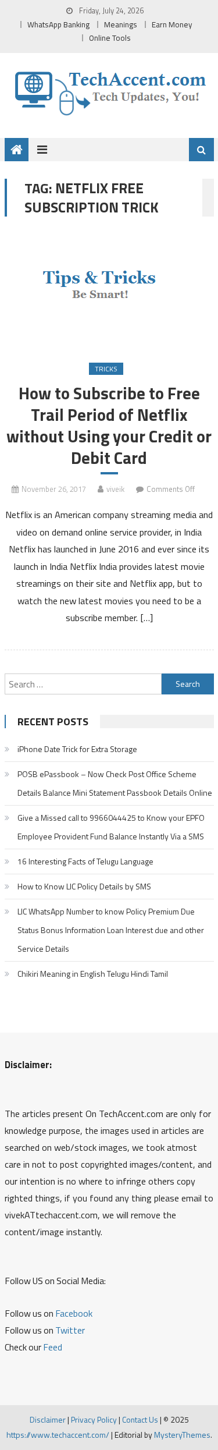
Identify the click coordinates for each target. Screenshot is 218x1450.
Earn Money (172, 24)
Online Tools (110, 38)
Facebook (73, 1313)
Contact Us (140, 1419)
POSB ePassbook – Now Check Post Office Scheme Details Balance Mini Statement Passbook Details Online (114, 783)
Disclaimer (48, 1419)
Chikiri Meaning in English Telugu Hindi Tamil (92, 973)
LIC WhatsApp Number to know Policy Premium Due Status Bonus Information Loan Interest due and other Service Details (110, 930)
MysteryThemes (182, 1434)
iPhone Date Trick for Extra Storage (77, 749)
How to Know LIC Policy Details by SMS (84, 886)
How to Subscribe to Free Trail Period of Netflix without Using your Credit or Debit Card (109, 425)
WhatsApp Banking (58, 24)
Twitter (70, 1330)
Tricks (106, 368)
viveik (115, 489)
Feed (52, 1347)
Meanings (120, 24)
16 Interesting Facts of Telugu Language (85, 861)
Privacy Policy (94, 1419)
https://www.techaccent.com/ (57, 1434)
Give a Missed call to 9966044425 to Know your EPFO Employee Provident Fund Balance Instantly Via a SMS (111, 826)
